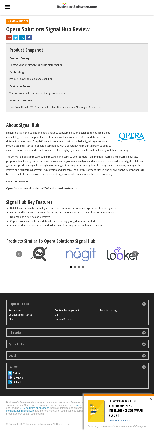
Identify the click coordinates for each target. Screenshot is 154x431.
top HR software (26, 410)
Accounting (15, 310)
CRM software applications (34, 408)
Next (135, 254)
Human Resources (65, 319)
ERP (57, 314)
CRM (11, 319)
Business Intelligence (20, 314)
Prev (19, 254)
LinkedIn (17, 382)
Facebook (18, 378)
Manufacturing (108, 310)
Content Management (67, 310)
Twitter (17, 373)
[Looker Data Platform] (123, 253)
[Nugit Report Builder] (81, 254)
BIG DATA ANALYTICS (17, 21)
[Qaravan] (39, 254)
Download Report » (119, 420)
